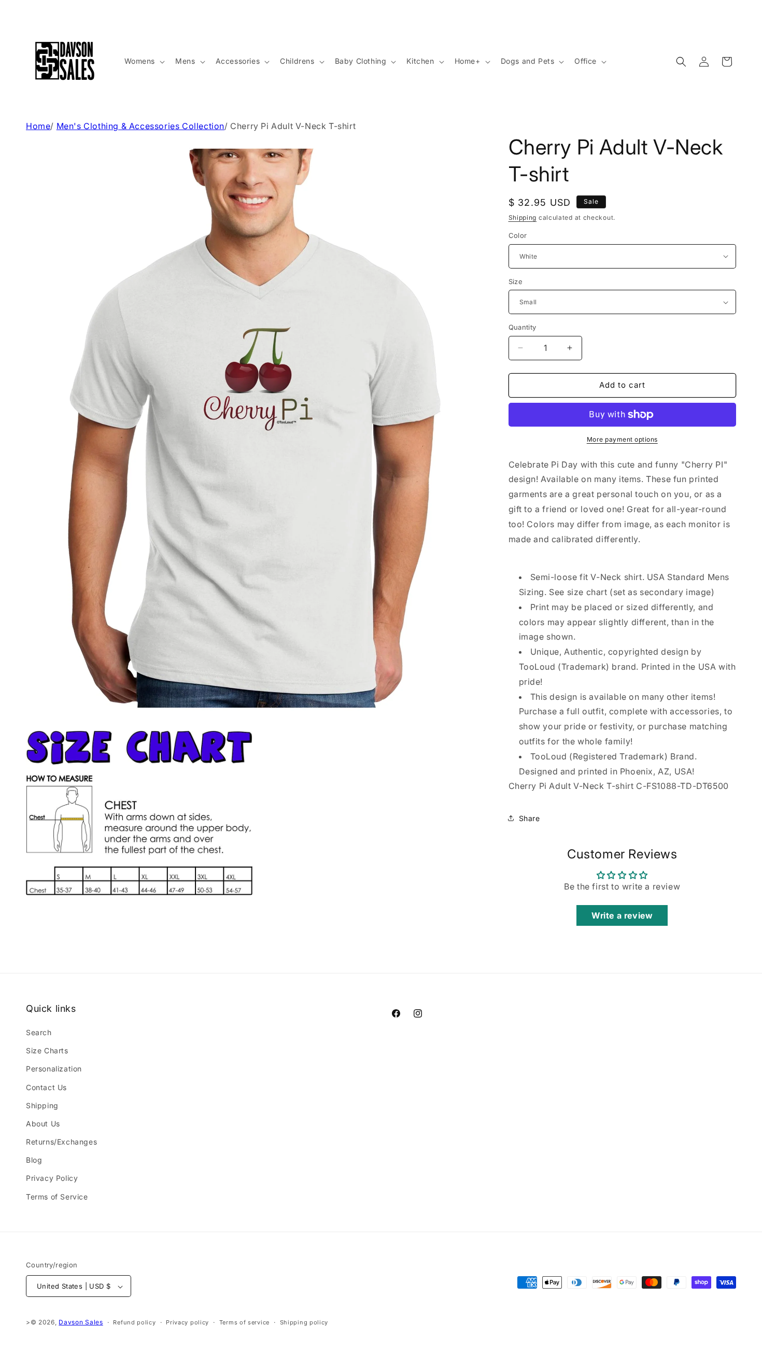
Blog (34, 1160)
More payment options (622, 439)
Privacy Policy (52, 1178)
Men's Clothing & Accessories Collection (140, 126)
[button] (144, 61)
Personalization (54, 1069)
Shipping (523, 217)
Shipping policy (304, 1322)
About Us (43, 1123)
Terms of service (244, 1322)
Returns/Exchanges (61, 1141)
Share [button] (529, 818)
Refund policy (134, 1322)
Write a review (622, 915)
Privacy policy (187, 1322)
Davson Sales (81, 1322)
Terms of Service (57, 1196)
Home (38, 126)
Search (39, 1032)
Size (516, 281)
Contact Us (46, 1087)
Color (518, 235)
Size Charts (47, 1050)
